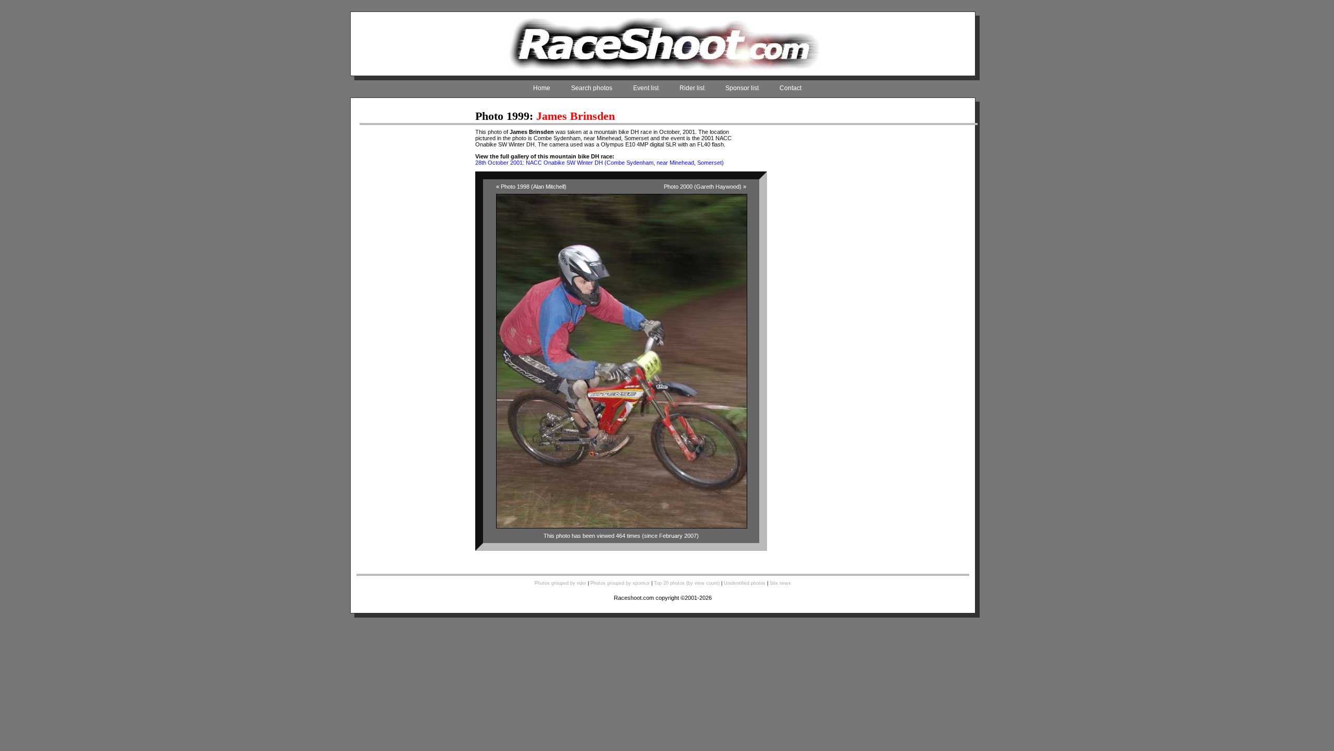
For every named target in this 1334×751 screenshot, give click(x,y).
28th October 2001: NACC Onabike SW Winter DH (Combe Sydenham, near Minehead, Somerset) (599, 162)
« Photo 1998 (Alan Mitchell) (531, 186)
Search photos (591, 88)
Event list (646, 88)
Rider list (692, 88)
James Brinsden (575, 115)
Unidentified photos (744, 583)
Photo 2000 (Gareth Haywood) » (705, 186)
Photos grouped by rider (560, 583)
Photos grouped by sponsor (620, 583)
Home (541, 88)
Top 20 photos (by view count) (687, 583)
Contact (790, 88)
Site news (780, 583)
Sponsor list (742, 88)
